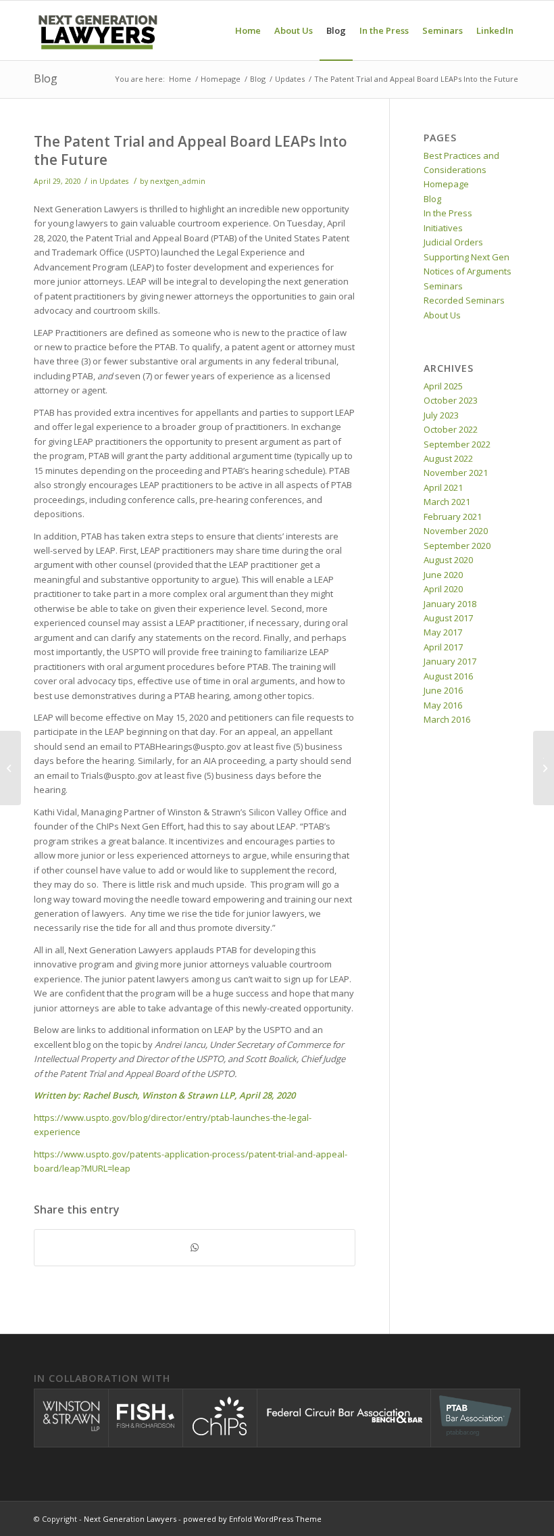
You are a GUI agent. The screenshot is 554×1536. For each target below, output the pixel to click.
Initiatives (443, 228)
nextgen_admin (177, 181)
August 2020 (448, 560)
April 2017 (443, 647)
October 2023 (451, 400)
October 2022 (451, 429)
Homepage (446, 184)
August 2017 (448, 618)
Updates (113, 181)
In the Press (448, 213)
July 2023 (441, 415)
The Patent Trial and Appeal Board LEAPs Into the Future (190, 150)
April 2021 (443, 487)
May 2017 (443, 632)
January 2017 (450, 661)
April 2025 (443, 386)
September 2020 (457, 545)
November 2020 (456, 531)
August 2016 (448, 676)
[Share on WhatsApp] (194, 1247)
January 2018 (450, 604)
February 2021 (453, 516)
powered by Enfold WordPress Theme (252, 1519)
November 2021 (456, 472)
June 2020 (443, 575)
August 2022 (448, 458)
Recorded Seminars (464, 300)
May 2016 (443, 705)
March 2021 (447, 502)
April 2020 (443, 589)
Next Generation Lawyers (130, 1519)
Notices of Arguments (467, 271)
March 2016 (447, 719)
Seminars (443, 286)
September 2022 (457, 444)
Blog (45, 78)
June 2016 (443, 690)
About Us (442, 315)
